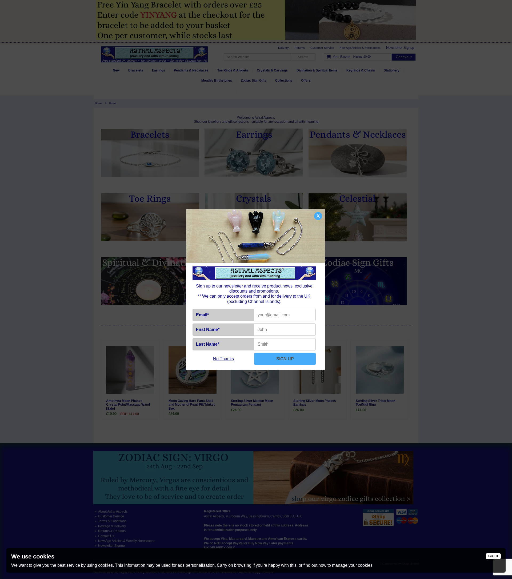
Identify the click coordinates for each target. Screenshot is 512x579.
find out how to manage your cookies (338, 565)
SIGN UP (285, 359)
